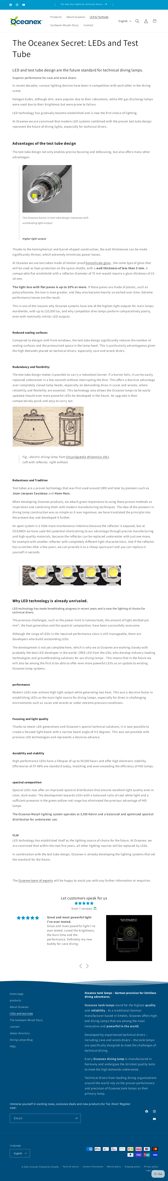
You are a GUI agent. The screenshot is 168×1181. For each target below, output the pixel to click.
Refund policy (114, 1166)
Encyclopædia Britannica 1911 (87, 457)
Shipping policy (132, 1166)
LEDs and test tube (21, 1013)
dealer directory (20, 1033)
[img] (84, 903)
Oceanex (34, 1166)
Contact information (93, 1166)
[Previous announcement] (55, 5)
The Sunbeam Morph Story (26, 1020)
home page (16, 994)
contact (15, 1026)
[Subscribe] (76, 1118)
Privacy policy (151, 1166)
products (15, 1000)
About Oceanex (19, 1007)
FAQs (13, 1046)
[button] (137, 21)
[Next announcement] (113, 5)
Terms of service (71, 1166)
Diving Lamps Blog (21, 1040)
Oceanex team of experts (35, 880)
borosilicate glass (98, 263)
